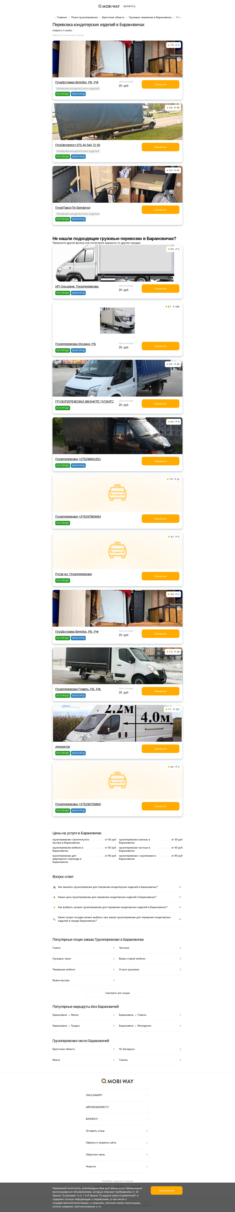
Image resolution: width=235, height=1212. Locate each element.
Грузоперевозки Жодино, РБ (75, 344)
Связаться (160, 84)
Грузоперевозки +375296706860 (78, 804)
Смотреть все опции (117, 992)
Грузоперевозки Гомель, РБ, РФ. (78, 689)
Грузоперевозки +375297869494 (78, 516)
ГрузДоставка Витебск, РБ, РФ (76, 82)
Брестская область (113, 17)
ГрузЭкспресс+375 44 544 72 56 (77, 145)
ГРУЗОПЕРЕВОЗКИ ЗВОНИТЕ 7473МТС (84, 401)
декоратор (62, 747)
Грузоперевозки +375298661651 (78, 459)
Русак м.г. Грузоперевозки (73, 574)
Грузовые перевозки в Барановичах (150, 17)
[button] (115, 74)
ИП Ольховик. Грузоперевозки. (77, 286)
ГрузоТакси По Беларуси (72, 208)
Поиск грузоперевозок (84, 17)
